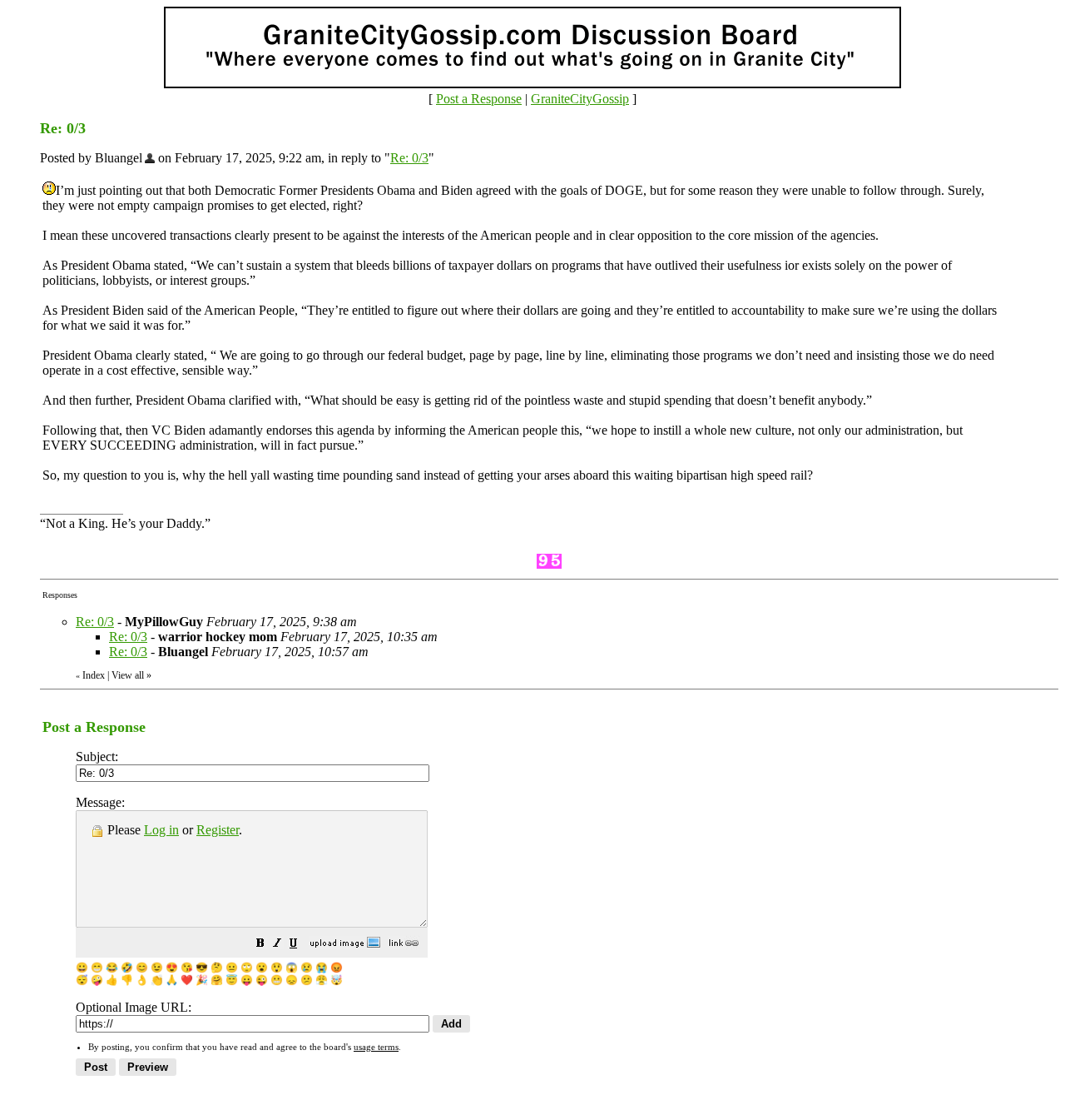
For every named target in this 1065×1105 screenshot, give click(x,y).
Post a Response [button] (479, 99)
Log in (161, 830)
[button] (260, 945)
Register (217, 830)
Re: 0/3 (409, 158)
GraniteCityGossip (580, 99)
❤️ (187, 980)
